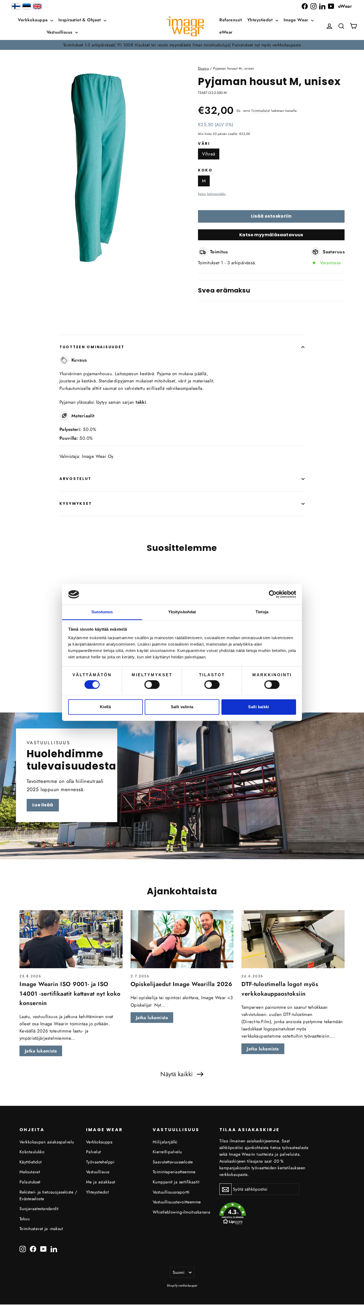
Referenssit (230, 20)
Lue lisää (42, 805)
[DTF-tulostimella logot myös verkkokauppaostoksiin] (293, 939)
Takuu (24, 1219)
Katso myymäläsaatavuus (271, 235)
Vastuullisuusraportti (171, 1192)
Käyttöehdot (30, 1162)
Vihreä (208, 154)
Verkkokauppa (33, 20)
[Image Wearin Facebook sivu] (304, 6)
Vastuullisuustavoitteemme (177, 1202)
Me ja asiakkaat (100, 1182)
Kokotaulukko (32, 1152)
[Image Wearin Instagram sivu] (313, 6)
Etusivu (203, 68)
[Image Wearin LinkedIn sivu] (322, 6)
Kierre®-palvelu (167, 1152)
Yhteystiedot (260, 20)
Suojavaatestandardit (39, 1209)
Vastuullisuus (60, 32)
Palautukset (30, 1182)
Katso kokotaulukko (212, 193)
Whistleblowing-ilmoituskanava (181, 1212)
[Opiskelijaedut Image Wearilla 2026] (182, 939)
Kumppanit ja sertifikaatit (176, 1182)
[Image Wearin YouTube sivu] (331, 6)
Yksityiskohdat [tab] (182, 612)
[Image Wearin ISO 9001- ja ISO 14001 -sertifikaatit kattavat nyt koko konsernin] (71, 939)
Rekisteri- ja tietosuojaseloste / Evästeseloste (48, 1195)
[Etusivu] (185, 26)
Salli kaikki (258, 706)
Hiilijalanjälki (165, 1142)
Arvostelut (75, 478)
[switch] (152, 684)
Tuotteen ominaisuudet (91, 347)
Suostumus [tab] (102, 612)
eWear (345, 6)
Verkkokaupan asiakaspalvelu (46, 1142)
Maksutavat (29, 1172)
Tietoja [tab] (262, 612)
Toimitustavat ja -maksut (41, 1229)
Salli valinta (182, 706)
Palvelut (93, 1152)
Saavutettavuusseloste (173, 1162)
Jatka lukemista (41, 1051)
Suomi (178, 1272)
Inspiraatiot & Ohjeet (80, 20)
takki (141, 402)
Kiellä (105, 706)
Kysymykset (75, 503)
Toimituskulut (260, 110)
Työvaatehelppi (100, 1162)
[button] (341, 26)
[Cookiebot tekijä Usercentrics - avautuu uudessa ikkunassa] (272, 594)
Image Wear (297, 20)
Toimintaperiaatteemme (174, 1172)
